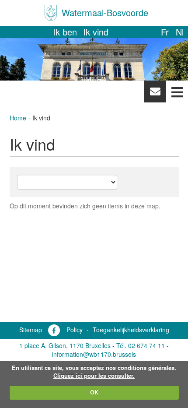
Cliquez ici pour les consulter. (94, 375)
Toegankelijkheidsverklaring (131, 329)
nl (180, 31)
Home (18, 117)
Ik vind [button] (95, 31)
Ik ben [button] (65, 31)
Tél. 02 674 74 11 (140, 345)
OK (94, 392)
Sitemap (30, 329)
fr (165, 31)
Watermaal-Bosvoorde (105, 12)
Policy (74, 329)
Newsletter (155, 93)
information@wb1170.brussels (94, 354)
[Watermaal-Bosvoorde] (51, 12)
